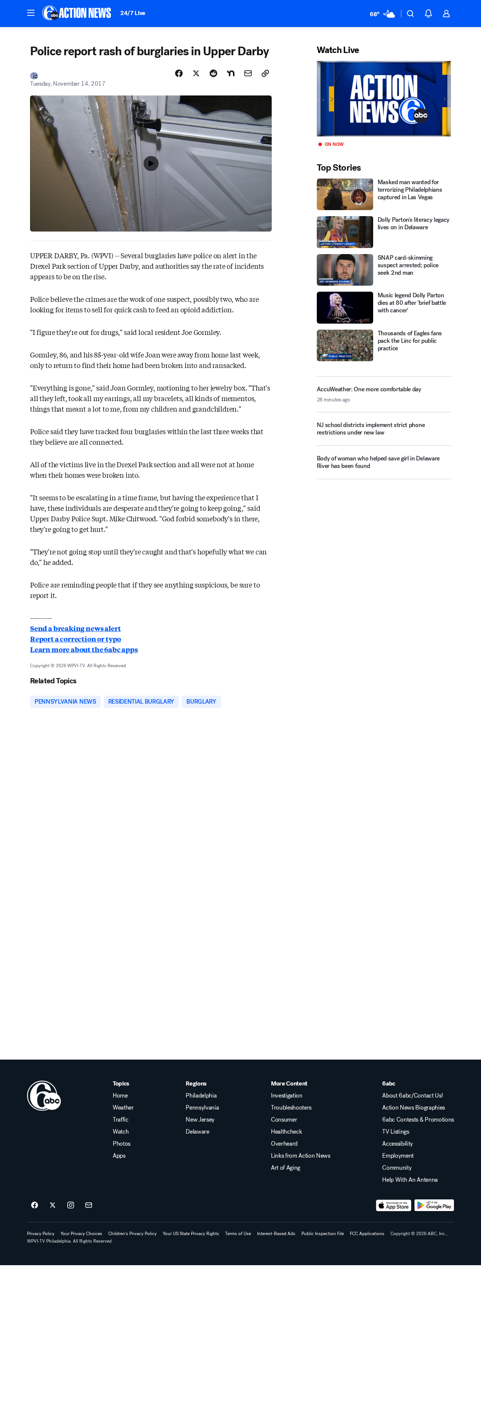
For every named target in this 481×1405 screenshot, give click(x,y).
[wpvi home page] (44, 1096)
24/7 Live (132, 13)
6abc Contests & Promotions (418, 1120)
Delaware (197, 1132)
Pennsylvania (202, 1108)
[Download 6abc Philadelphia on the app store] (394, 1205)
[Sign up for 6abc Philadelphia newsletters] (88, 1205)
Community (396, 1168)
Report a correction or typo (75, 638)
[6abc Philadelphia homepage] (77, 13)
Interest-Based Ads (276, 1233)
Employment (398, 1156)
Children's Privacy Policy (132, 1233)
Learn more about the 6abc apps (84, 649)
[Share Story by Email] (248, 73)
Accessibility (397, 1144)
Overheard (284, 1144)
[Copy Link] (265, 73)
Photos (121, 1144)
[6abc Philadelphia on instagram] (70, 1205)
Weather (123, 1108)
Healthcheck (286, 1132)
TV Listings (395, 1132)
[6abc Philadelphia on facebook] (34, 1205)
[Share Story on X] (196, 73)
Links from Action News (300, 1156)
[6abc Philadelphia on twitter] (52, 1205)
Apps (119, 1156)
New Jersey (200, 1120)
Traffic (121, 1120)
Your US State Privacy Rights (191, 1233)
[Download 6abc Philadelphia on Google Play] (434, 1205)
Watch (121, 1132)
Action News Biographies (413, 1108)
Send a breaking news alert (75, 628)
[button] (31, 12)
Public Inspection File (322, 1233)
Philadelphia (201, 1096)
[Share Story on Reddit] (213, 73)
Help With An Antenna (410, 1180)
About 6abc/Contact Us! (412, 1096)
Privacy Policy (40, 1233)
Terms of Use (238, 1233)
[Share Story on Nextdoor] (230, 73)
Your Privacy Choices (81, 1233)
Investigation (287, 1096)
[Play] (384, 98)
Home (120, 1096)
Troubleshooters (291, 1108)
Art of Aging (285, 1168)
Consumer (284, 1120)
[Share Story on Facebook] (178, 73)
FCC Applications (367, 1233)
